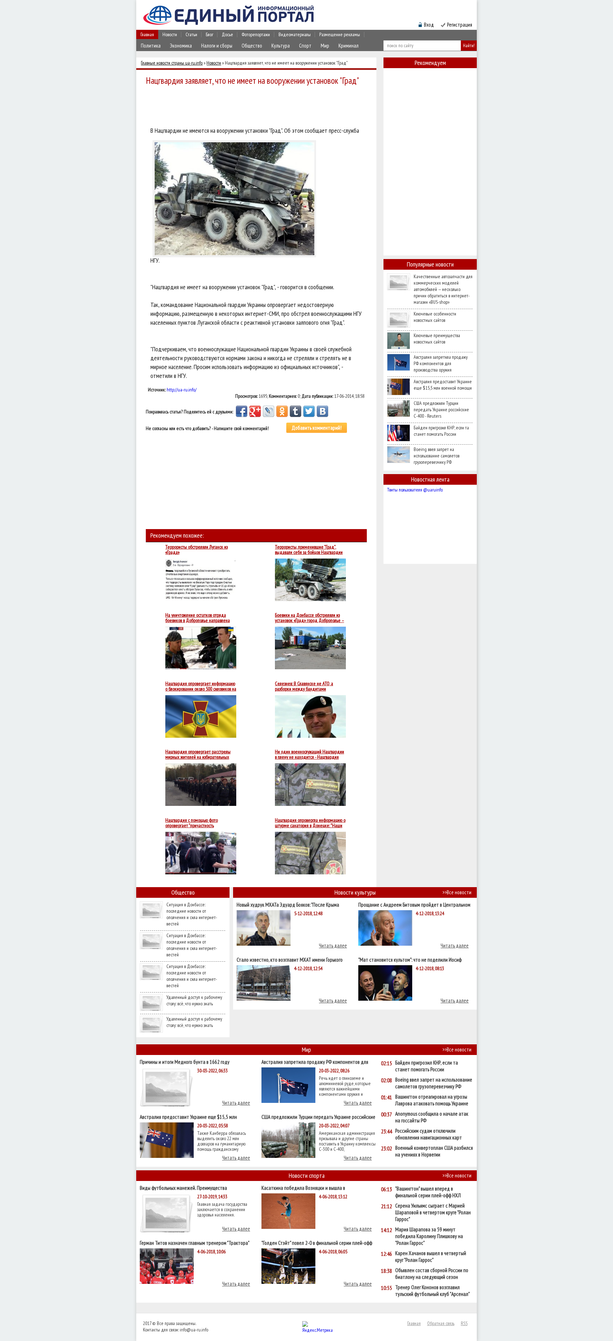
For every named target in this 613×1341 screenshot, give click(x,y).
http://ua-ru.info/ (182, 389)
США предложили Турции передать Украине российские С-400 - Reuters (441, 409)
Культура (280, 45)
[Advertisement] (258, 107)
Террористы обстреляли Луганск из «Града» (196, 549)
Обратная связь (440, 1323)
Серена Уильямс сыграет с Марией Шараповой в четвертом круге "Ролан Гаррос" (433, 1212)
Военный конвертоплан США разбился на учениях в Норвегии (434, 1151)
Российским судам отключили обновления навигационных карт (428, 1134)
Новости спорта (307, 1175)
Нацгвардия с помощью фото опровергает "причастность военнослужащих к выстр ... (191, 823)
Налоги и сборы (216, 45)
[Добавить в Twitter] (309, 411)
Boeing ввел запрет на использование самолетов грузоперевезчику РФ (436, 455)
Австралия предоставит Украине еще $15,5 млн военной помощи (443, 384)
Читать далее (333, 945)
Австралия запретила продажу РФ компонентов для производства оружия (441, 363)
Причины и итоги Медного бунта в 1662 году (185, 1062)
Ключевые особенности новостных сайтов (435, 316)
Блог (209, 34)
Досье (227, 34)
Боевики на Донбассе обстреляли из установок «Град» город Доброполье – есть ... (309, 617)
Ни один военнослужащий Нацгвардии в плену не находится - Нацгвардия (309, 754)
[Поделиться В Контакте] (322, 411)
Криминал (348, 45)
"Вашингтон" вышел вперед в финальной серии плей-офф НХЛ (428, 1192)
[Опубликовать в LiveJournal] (268, 411)
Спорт (305, 45)
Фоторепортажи (256, 34)
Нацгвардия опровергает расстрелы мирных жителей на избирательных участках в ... (198, 754)
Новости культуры (355, 892)
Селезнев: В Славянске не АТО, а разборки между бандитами (304, 686)
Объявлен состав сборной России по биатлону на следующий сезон (431, 1273)
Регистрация (459, 24)
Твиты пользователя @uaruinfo (415, 490)
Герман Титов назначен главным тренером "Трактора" (194, 1243)
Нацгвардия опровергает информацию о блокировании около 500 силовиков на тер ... (200, 686)
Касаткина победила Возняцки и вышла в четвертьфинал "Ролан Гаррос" (303, 1188)
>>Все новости (456, 892)
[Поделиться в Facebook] (241, 411)
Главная (147, 34)
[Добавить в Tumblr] (295, 411)
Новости (169, 34)
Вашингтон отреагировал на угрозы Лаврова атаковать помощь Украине (431, 1100)
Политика (151, 45)
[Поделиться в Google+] (255, 411)
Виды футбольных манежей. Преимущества (183, 1188)
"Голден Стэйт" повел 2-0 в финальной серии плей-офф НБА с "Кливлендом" (316, 1243)
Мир (325, 45)
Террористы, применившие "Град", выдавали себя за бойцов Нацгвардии (309, 549)
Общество (252, 45)
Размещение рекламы (339, 34)
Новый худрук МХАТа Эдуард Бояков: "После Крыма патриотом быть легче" (288, 904)
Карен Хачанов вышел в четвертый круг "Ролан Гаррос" (430, 1256)
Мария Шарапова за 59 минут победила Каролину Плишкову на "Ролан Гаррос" (429, 1236)
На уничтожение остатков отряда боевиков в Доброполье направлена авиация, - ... (197, 617)
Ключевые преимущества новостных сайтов (437, 338)
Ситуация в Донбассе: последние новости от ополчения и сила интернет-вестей (191, 914)
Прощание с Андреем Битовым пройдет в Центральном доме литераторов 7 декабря (414, 904)
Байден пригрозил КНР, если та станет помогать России (441, 430)
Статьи (191, 34)
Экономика (181, 45)
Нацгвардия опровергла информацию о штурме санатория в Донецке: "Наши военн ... (310, 823)
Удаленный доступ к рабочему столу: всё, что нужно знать (194, 1000)
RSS (464, 1323)
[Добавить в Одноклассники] (282, 411)
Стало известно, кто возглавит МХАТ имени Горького (290, 959)
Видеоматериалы (294, 34)
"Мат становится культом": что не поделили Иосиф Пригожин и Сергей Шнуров (410, 959)
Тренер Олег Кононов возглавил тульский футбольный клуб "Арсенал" (432, 1290)
